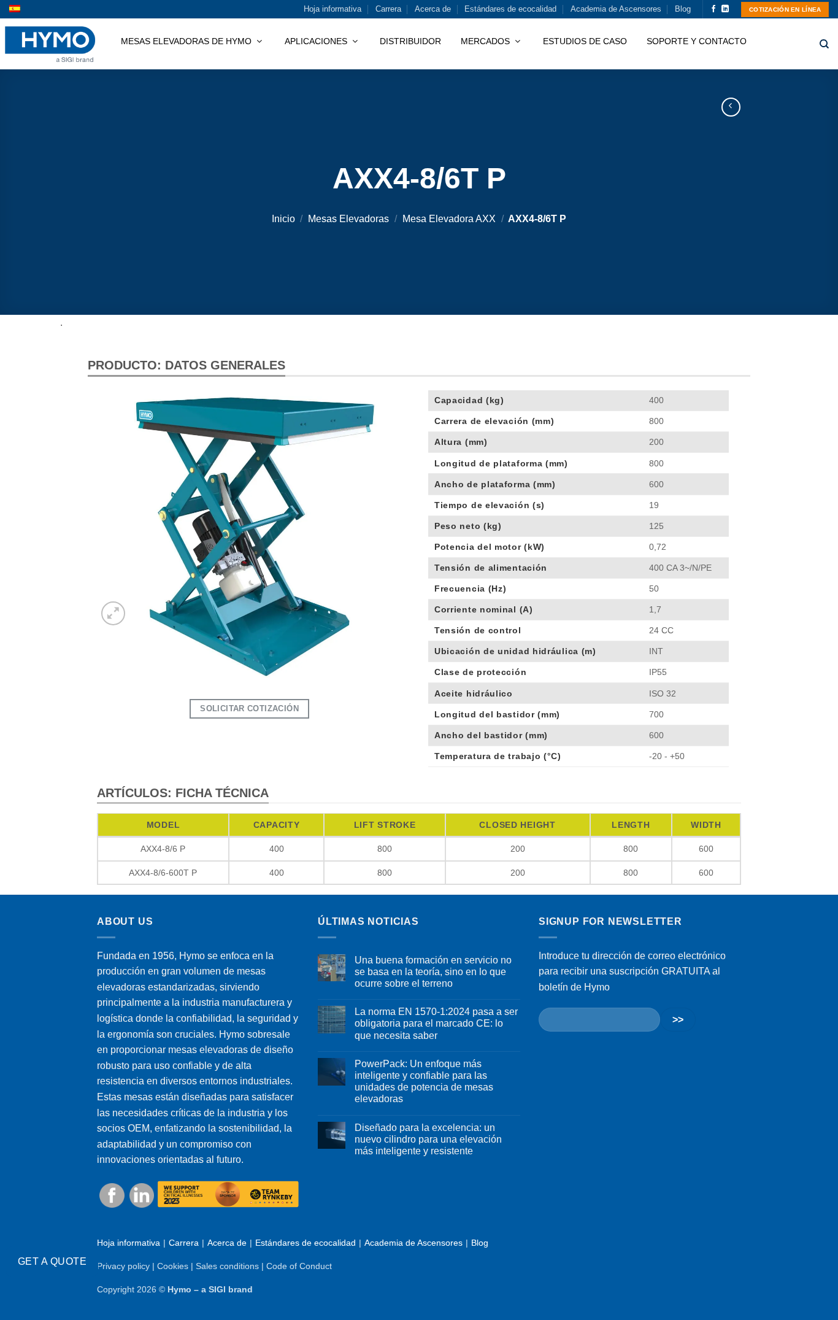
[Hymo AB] (50, 44)
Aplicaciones (317, 41)
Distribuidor (410, 41)
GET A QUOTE (52, 1261)
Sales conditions (227, 1266)
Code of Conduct (299, 1266)
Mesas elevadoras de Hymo (187, 41)
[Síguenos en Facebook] (713, 9)
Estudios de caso (585, 41)
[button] (113, 613)
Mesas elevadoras (348, 219)
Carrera (388, 9)
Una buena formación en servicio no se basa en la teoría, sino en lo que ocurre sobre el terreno (433, 972)
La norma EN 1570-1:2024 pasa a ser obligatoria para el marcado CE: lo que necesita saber (436, 1023)
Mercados (486, 41)
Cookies (172, 1266)
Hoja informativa (332, 9)
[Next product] (730, 107)
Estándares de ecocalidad (510, 9)
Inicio (283, 219)
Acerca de (433, 9)
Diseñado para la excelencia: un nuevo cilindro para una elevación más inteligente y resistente (428, 1139)
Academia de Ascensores (616, 9)
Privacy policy (123, 1266)
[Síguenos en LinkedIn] (725, 9)
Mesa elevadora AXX (449, 219)
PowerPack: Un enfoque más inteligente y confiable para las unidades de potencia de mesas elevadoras (424, 1082)
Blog (683, 9)
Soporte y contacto (697, 41)
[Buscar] (824, 44)
